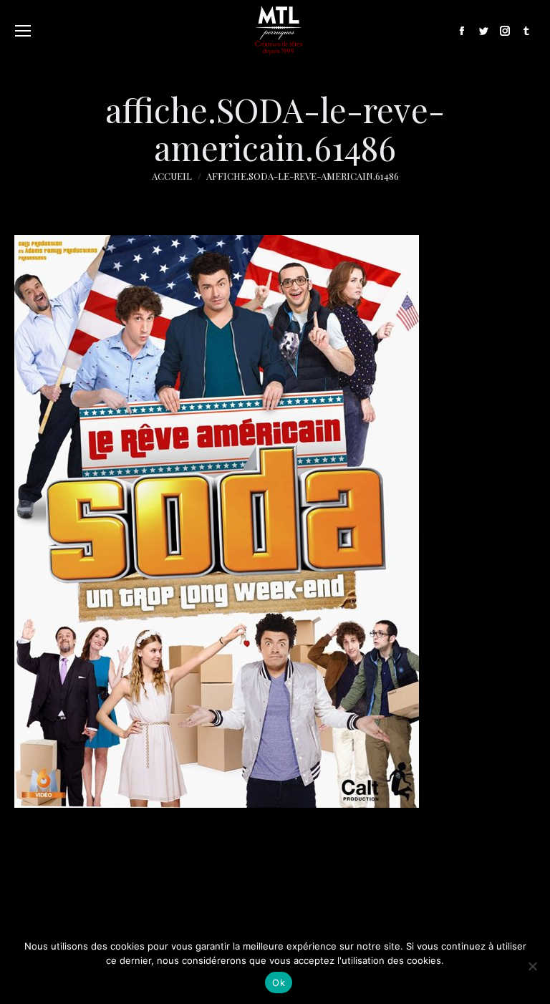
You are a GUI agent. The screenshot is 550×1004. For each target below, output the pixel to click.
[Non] (532, 966)
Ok (278, 982)
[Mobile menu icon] (23, 30)
